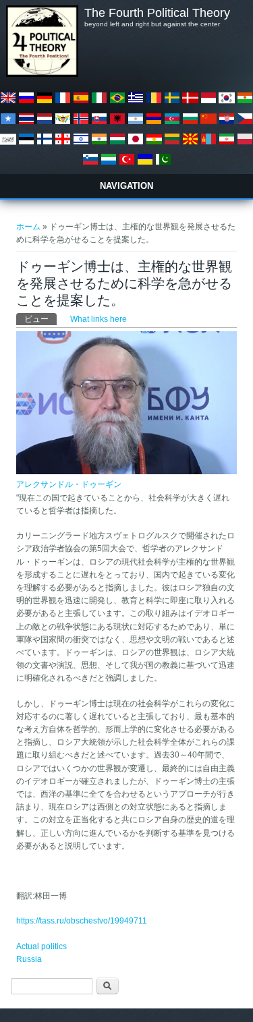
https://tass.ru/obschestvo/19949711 (81, 921)
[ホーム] (42, 74)
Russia (29, 959)
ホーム (28, 226)
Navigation (126, 186)
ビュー (40, 319)
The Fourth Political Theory (157, 13)
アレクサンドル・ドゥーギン (68, 484)
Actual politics (41, 946)
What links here (98, 319)
